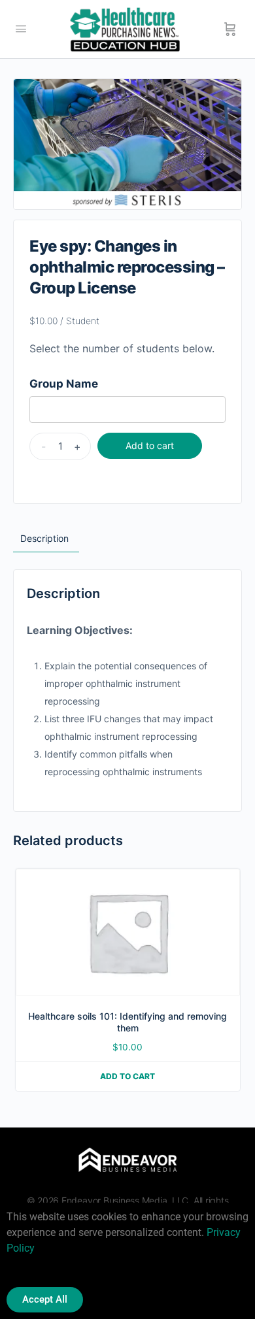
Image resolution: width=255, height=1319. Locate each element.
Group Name (63, 383)
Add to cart (150, 445)
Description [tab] (44, 538)
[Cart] (230, 29)
